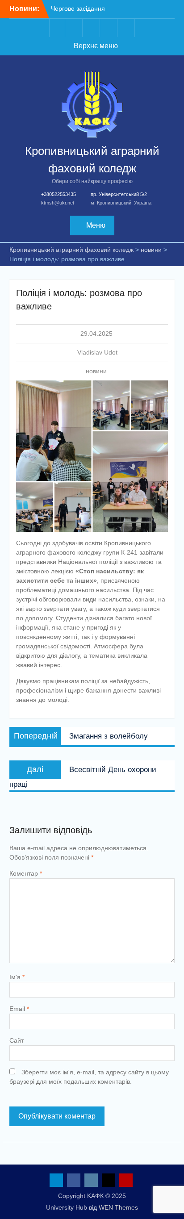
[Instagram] (92, 27)
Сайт (16, 1040)
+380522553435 (58, 194)
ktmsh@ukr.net (57, 202)
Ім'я (17, 977)
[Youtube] (126, 27)
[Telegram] (57, 27)
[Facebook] (74, 27)
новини (96, 371)
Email (19, 1008)
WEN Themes (118, 1207)
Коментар (25, 873)
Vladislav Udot (97, 352)
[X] (109, 27)
